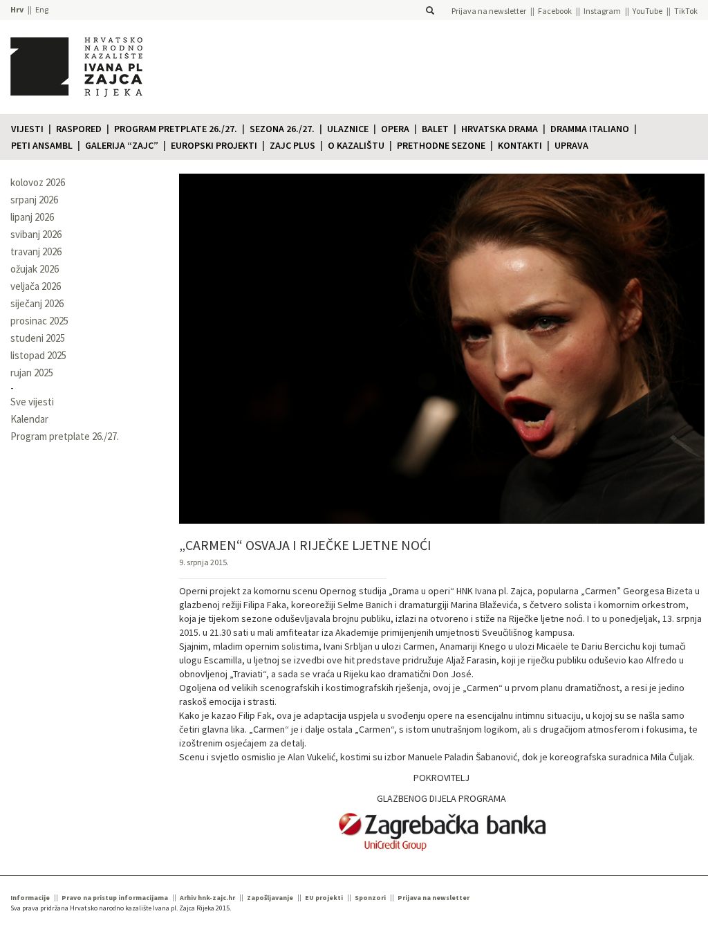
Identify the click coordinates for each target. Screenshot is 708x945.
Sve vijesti (32, 401)
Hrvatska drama (499, 128)
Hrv (17, 9)
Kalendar (29, 418)
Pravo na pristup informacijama (115, 897)
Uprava (571, 145)
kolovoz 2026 (37, 182)
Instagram (602, 11)
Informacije (30, 897)
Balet (435, 128)
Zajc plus (292, 145)
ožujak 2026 (34, 268)
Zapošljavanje (270, 897)
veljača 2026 (35, 286)
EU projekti (324, 897)
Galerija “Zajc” (121, 145)
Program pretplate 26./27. (175, 128)
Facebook (555, 11)
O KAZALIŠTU (356, 145)
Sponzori (370, 897)
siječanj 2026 (37, 303)
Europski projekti (214, 145)
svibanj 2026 (36, 234)
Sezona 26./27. (282, 128)
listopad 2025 (38, 355)
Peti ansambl (42, 145)
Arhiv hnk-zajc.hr (207, 897)
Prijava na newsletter (488, 11)
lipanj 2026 (32, 216)
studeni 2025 (37, 338)
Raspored (79, 128)
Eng (41, 9)
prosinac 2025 (39, 320)
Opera (395, 128)
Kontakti (520, 145)
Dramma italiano (589, 128)
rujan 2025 (31, 372)
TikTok (686, 11)
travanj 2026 (36, 251)
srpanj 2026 (34, 199)
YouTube (647, 11)
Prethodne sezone (441, 145)
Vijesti (27, 128)
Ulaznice (348, 128)
